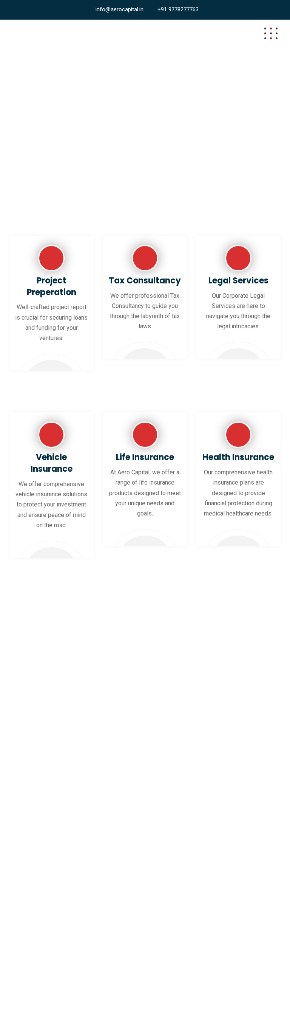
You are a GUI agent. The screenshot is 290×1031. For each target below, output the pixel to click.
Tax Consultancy (145, 280)
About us (25, 798)
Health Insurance (238, 457)
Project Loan (29, 912)
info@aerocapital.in (119, 9)
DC (124, 1010)
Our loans (25, 814)
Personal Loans (34, 962)
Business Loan (32, 895)
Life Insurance (145, 457)
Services (25, 831)
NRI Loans (27, 945)
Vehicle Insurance (51, 463)
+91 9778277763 (178, 9)
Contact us (27, 848)
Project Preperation (51, 286)
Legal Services (238, 280)
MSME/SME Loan (36, 929)
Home (21, 781)
